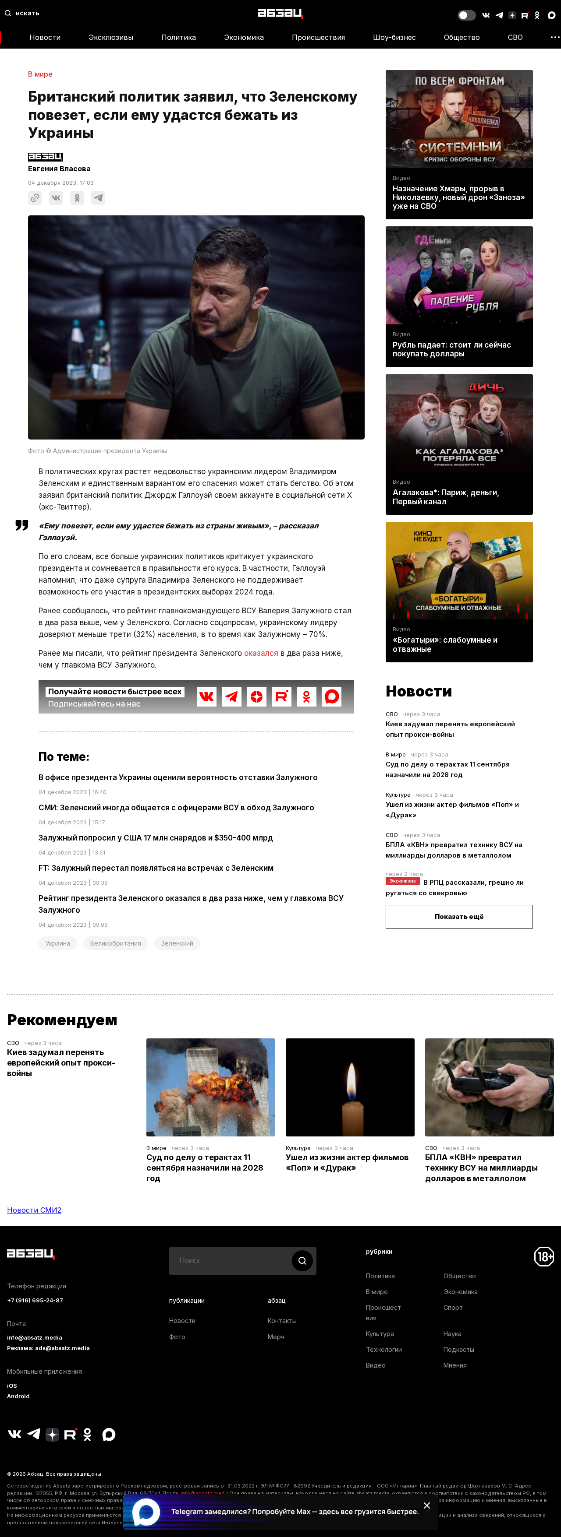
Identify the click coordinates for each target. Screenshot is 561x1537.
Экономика (244, 37)
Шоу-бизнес (394, 37)
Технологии (384, 1349)
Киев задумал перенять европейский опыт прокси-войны (61, 1063)
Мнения (455, 1365)
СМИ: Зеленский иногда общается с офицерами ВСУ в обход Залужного (176, 807)
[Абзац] (280, 13)
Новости (44, 37)
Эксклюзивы (111, 37)
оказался (261, 653)
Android (18, 1396)
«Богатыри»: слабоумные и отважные (445, 644)
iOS (12, 1385)
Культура (398, 794)
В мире (40, 74)
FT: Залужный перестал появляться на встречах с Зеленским (156, 868)
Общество (462, 37)
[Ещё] (555, 37)
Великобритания (115, 943)
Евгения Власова (59, 168)
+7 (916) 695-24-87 (35, 1300)
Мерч (276, 1336)
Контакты (282, 1320)
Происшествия (318, 37)
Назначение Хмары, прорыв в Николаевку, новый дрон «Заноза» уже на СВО (459, 197)
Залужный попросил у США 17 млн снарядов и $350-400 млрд (156, 838)
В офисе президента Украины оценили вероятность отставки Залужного (178, 777)
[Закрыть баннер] (427, 1505)
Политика (178, 37)
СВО (515, 37)
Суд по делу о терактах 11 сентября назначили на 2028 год (204, 1168)
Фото (177, 1336)
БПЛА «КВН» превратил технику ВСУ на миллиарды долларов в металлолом (481, 1168)
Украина (58, 943)
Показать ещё (459, 916)
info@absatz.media (34, 1337)
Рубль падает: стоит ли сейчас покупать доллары (452, 349)
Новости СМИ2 (34, 1210)
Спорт (453, 1307)
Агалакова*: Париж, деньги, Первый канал (446, 497)
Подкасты (459, 1349)
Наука (453, 1333)
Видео (401, 178)
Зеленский (177, 943)
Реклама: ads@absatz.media (48, 1348)
